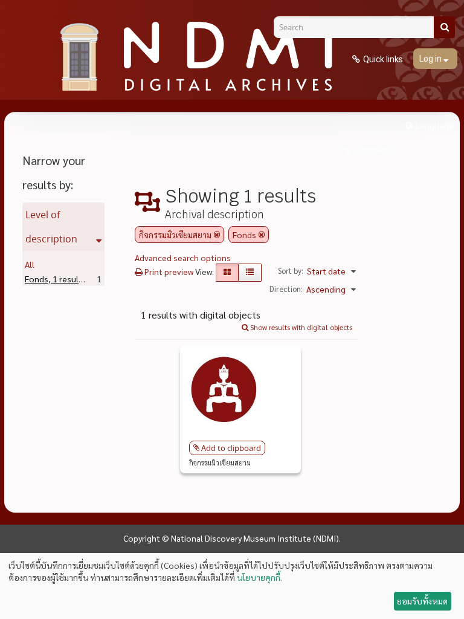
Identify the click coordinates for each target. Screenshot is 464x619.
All (29, 264)
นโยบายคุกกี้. (259, 577)
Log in (431, 58)
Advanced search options (183, 257)
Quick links (383, 59)
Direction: (286, 289)
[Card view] (227, 273)
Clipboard (372, 150)
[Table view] (250, 273)
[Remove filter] (217, 234)
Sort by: (290, 270)
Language (435, 126)
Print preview (168, 271)
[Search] (444, 27)
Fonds (55, 278)
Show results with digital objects (300, 327)
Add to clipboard (231, 447)
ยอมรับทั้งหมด (422, 600)
